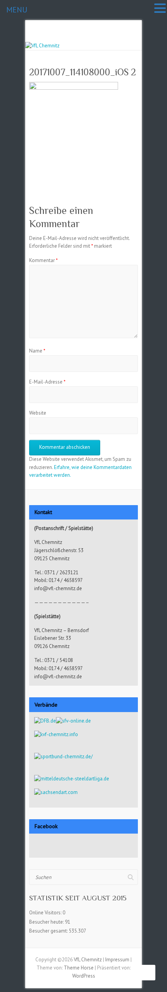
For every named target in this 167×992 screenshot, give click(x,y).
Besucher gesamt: (49, 931)
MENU (16, 10)
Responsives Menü (133, 38)
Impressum (117, 959)
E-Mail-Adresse (47, 382)
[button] (160, 9)
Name (37, 350)
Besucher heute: (47, 922)
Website (37, 413)
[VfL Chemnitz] (42, 45)
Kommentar (43, 260)
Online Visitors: (46, 912)
